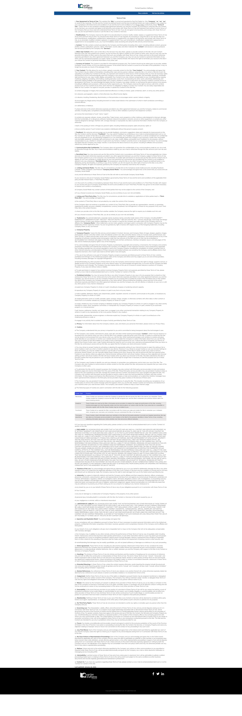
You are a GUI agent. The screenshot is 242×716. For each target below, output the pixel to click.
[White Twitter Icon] (158, 674)
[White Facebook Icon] (153, 674)
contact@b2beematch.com (153, 134)
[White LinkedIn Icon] (163, 674)
